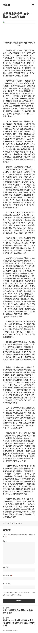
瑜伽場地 (17, 167)
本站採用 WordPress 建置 (10, 631)
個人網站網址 (7, 584)
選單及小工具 (33, 4)
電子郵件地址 (7, 575)
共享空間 (27, 88)
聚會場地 (12, 418)
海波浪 (6, 4)
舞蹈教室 (19, 322)
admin (20, 523)
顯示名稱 (6, 567)
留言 (5, 541)
